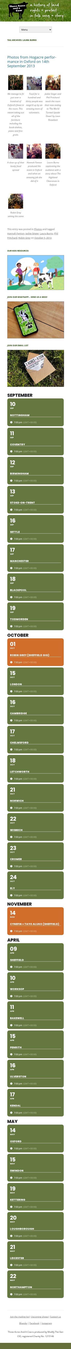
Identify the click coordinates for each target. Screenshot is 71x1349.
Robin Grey (24, 237)
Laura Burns (46, 233)
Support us (55, 1316)
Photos (38, 229)
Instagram (47, 1323)
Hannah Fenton (15, 233)
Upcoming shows (39, 1316)
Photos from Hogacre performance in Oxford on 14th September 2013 (31, 61)
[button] (16, 107)
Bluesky (23, 1323)
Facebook (34, 1323)
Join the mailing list (19, 1316)
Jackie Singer (32, 233)
